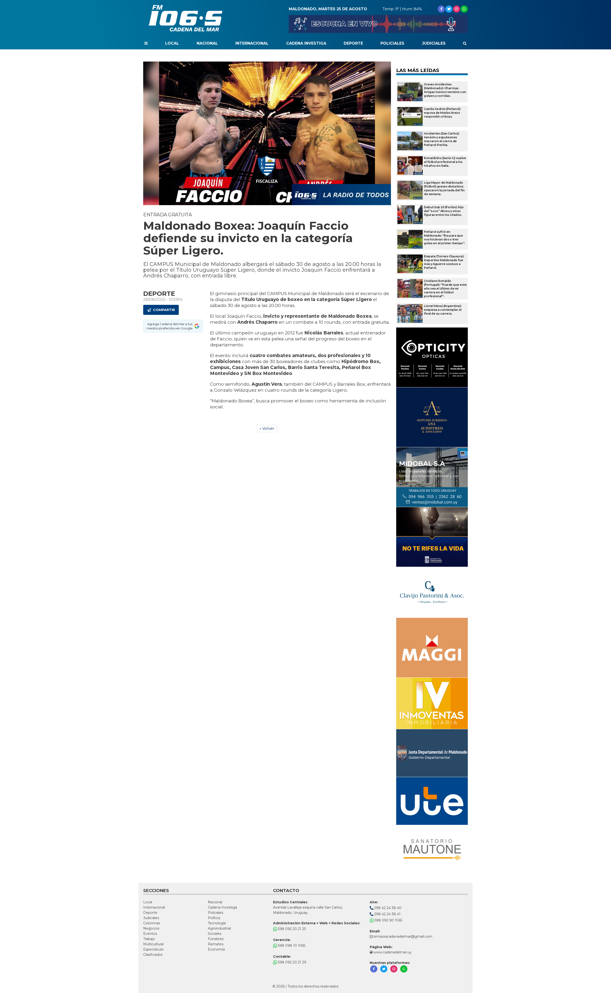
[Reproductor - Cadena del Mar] (378, 24)
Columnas (151, 923)
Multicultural (153, 944)
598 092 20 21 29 (291, 962)
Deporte (353, 43)
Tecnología (217, 923)
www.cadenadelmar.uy (392, 952)
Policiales (392, 43)
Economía (216, 949)
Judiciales (434, 43)
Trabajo (149, 939)
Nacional (207, 43)
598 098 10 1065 (291, 945)
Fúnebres (216, 939)
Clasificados (153, 954)
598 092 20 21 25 (291, 929)
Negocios (151, 928)
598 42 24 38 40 (387, 908)
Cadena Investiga (306, 43)
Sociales (214, 933)
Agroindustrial (219, 928)
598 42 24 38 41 (387, 914)
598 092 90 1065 (388, 920)
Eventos (150, 933)
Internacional (252, 43)
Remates (215, 944)
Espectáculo (153, 949)
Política (214, 918)
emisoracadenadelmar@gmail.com (403, 936)
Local (172, 43)
